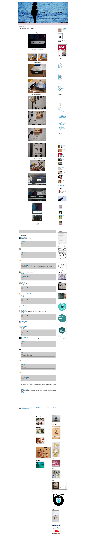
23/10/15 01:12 (26, 248)
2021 (59, 101)
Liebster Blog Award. (61, 127)
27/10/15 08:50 (25, 348)
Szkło (59, 87)
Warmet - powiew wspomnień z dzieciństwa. (62, 115)
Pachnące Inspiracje (61, 215)
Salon (59, 84)
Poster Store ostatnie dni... (63, 167)
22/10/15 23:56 (25, 237)
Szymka (22, 237)
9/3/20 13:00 (24, 383)
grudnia (60, 108)
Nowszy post (20, 407)
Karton (22, 383)
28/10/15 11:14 (30, 366)
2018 (59, 104)
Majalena (22, 348)
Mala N (22, 321)
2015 (59, 107)
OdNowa (59, 76)
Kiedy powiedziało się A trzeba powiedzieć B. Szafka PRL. (64, 146)
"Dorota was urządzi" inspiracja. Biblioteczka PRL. (62, 112)
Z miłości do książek (61, 220)
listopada (60, 109)
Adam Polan (22, 389)
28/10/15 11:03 (30, 331)
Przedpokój (59, 80)
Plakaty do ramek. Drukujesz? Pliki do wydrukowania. (64, 150)
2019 (59, 103)
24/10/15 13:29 (25, 321)
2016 (59, 106)
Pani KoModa (25, 265)
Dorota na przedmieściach (24, 293)
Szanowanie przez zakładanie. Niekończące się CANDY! (64, 155)
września (60, 129)
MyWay (22, 282)
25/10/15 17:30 (28, 337)
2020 (59, 102)
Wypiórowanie (60, 91)
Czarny (59, 63)
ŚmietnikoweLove (60, 88)
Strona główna (37, 407)
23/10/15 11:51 (30, 276)
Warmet (59, 90)
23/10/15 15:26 (24, 310)
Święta (59, 89)
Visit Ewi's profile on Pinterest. (61, 185)
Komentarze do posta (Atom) (25, 408)
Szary (59, 86)
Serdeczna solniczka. (61, 124)
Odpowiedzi (23, 241)
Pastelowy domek (23, 337)
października (60, 110)
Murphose (22, 248)
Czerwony (59, 64)
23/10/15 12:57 (25, 282)
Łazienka (59, 74)
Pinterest (59, 78)
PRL (59, 79)
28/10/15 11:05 (30, 354)
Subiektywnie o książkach (62, 204)
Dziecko (59, 67)
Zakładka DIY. (60, 118)
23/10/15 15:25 (24, 305)
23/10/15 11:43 (30, 265)
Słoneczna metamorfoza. (62, 128)
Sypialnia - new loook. (61, 119)
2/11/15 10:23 (29, 377)
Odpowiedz (22, 239)
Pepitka (59, 77)
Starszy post (54, 407)
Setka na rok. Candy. (63, 180)
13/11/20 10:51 (26, 389)
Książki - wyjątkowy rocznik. (62, 116)
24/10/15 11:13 (30, 315)
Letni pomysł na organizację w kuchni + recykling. (64, 159)
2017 (59, 105)
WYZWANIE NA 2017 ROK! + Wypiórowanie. (64, 172)
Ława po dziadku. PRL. (64, 176)
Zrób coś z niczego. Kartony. (62, 117)
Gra (58, 68)
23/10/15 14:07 (30, 293)
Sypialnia (59, 85)
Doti (21, 305)
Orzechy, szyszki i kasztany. (62, 123)
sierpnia (60, 130)
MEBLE (59, 75)
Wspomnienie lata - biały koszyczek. (62, 126)
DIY (58, 65)
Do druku (59, 66)
